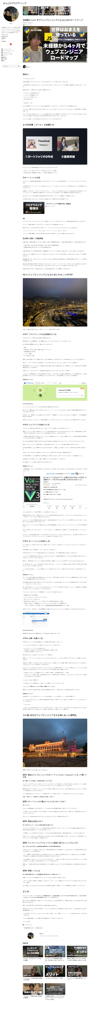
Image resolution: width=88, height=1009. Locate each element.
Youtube (3, 38)
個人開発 (5, 59)
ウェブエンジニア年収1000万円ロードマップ (76, 979)
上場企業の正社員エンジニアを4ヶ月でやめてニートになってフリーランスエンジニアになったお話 (54, 997)
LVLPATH (4, 41)
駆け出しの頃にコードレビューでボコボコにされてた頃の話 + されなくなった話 (76, 959)
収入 (4, 60)
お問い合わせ (5, 36)
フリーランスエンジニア (8, 50)
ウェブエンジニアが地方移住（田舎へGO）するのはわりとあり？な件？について (54, 960)
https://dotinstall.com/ (28, 403)
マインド (5, 55)
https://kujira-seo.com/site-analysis (54, 605)
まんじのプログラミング (14, 3)
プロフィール (5, 34)
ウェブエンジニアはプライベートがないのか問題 (32, 959)
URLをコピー (39, 928)
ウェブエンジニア (7, 49)
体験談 (4, 57)
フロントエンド (6, 52)
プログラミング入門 (7, 54)
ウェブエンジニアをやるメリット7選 (53, 978)
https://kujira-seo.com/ (28, 630)
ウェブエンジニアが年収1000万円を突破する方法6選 (32, 979)
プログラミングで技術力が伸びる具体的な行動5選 (32, 996)
